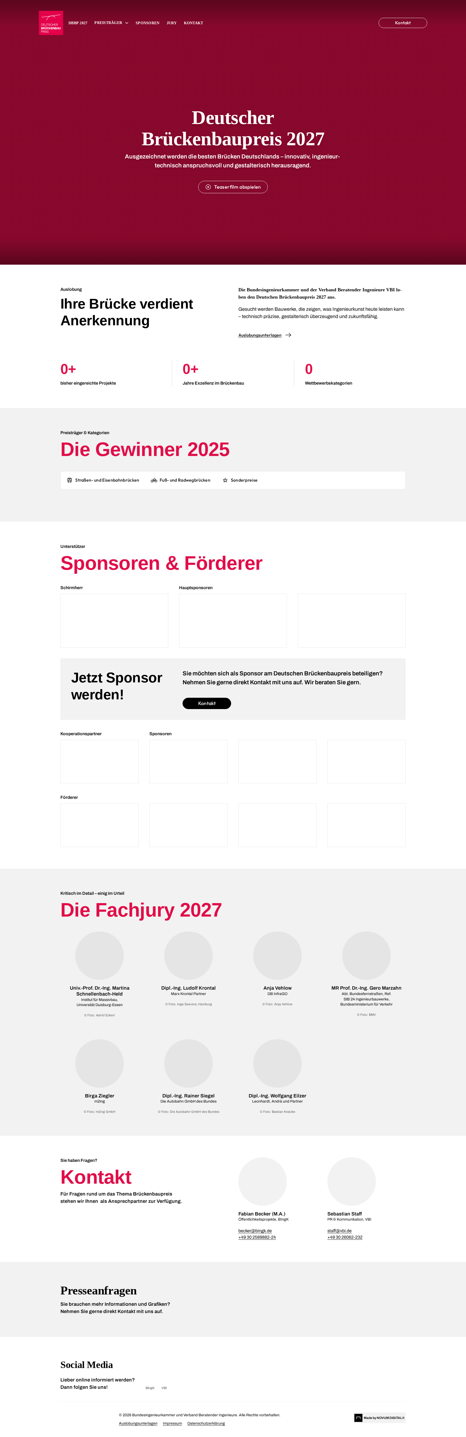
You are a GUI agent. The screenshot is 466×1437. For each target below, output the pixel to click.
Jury (172, 23)
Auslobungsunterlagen (138, 1423)
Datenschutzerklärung (206, 1423)
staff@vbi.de (339, 1230)
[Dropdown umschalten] (127, 23)
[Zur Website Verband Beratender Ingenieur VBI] (102, 1417)
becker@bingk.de (255, 1230)
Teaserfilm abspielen (237, 187)
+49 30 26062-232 (344, 1237)
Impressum (172, 1423)
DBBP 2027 (77, 23)
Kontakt (193, 23)
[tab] (103, 480)
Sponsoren (147, 23)
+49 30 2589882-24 (257, 1237)
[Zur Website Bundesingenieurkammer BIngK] (70, 1417)
